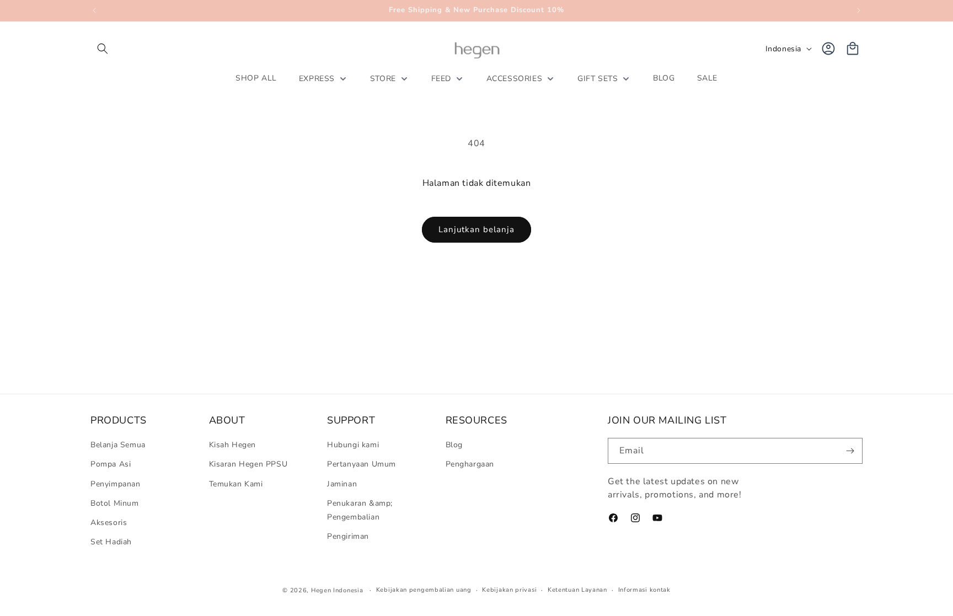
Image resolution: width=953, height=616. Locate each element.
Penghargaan (470, 464)
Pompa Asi (110, 464)
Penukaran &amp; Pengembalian (360, 510)
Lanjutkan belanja (476, 229)
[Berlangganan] (850, 451)
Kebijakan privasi (509, 590)
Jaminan (342, 484)
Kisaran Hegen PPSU (248, 464)
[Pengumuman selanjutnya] (859, 10)
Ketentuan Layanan (577, 590)
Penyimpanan (115, 484)
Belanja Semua (118, 445)
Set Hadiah (111, 542)
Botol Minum (114, 503)
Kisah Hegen (232, 445)
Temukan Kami (236, 484)
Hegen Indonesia (337, 590)
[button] (102, 48)
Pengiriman (348, 536)
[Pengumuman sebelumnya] (94, 10)
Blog (454, 445)
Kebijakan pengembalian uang (424, 590)
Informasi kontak (644, 590)
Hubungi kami (353, 445)
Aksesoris (108, 522)
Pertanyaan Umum (361, 464)
